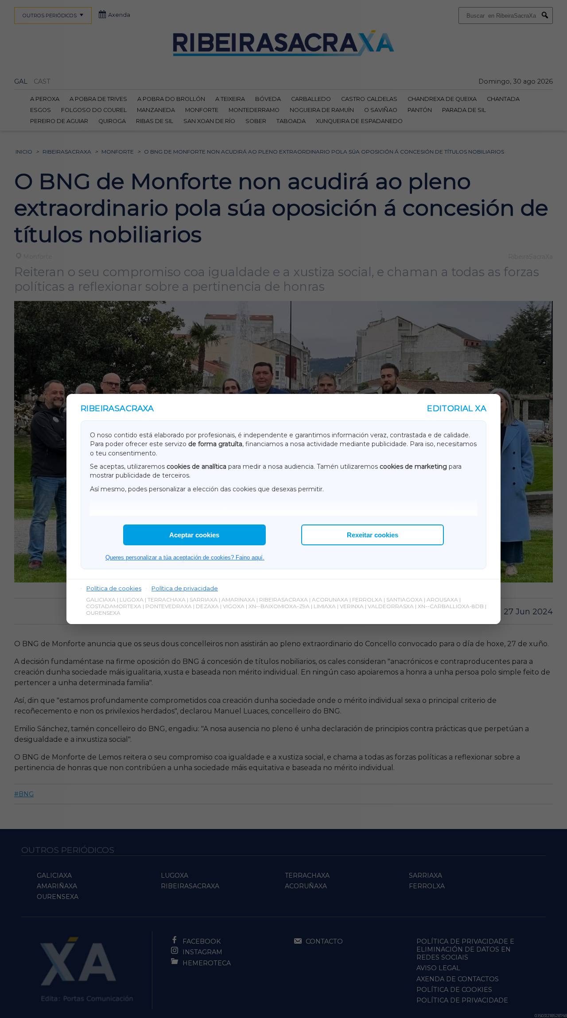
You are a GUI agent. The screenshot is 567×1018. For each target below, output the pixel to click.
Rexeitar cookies (372, 535)
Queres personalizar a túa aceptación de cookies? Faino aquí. (184, 557)
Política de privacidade (184, 588)
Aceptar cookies (194, 535)
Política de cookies (113, 588)
